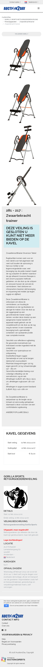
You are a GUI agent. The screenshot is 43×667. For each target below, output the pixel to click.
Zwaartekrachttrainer (26, 22)
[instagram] (5, 630)
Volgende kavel (21, 34)
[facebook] (2, 630)
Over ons (5, 626)
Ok (6, 605)
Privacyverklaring (9, 644)
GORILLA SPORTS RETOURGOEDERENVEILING (21, 19)
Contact (5, 623)
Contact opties (14, 2)
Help (4, 639)
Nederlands (32, 2)
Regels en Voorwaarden (11, 642)
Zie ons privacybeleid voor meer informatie (23, 605)
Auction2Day (6, 17)
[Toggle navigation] (38, 8)
